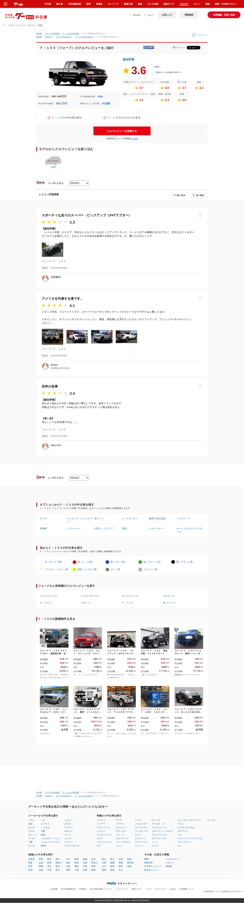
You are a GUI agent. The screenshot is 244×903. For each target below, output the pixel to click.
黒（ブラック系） (185, 562)
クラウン (120, 824)
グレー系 (115, 569)
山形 (41, 862)
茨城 (41, 870)
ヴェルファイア (104, 835)
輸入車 (59, 4)
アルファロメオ (71, 845)
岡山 (104, 859)
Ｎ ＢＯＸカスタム (186, 827)
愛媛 (112, 862)
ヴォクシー (121, 827)
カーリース (113, 4)
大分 (121, 870)
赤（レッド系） (86, 562)
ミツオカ (45, 827)
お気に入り (167, 15)
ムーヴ (155, 845)
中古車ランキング (152, 866)
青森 (30, 862)
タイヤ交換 (153, 4)
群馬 (49, 862)
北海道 (31, 859)
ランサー (211, 820)
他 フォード (169, 602)
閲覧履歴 (189, 15)
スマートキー (156, 528)
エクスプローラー (90, 596)
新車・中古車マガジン (225, 4)
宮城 (30, 870)
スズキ (31, 831)
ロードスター (141, 827)
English (137, 15)
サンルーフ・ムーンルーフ (80, 520)
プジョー (68, 842)
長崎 (121, 862)
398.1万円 (61, 103)
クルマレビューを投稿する (122, 131)
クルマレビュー (172, 859)
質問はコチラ (137, 889)
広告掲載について (187, 889)
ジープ (67, 835)
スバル (31, 838)
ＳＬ (179, 845)
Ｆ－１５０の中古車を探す (67, 117)
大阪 (85, 866)
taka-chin (56, 445)
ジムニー (101, 831)
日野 (43, 831)
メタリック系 (150, 569)
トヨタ (31, 820)
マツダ (31, 845)
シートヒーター (130, 518)
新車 (88, 4)
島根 (93, 870)
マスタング (169, 596)
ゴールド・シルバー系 (56, 569)
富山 (58, 870)
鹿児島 (130, 862)
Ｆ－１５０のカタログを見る (124, 117)
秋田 (41, 859)
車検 (140, 4)
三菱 (30, 842)
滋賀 (85, 859)
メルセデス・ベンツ (50, 838)
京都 (85, 862)
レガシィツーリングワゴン (190, 838)
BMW (43, 845)
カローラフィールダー (162, 831)
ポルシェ (68, 831)
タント (138, 835)
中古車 (39, 33)
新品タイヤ (169, 4)
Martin (54, 364)
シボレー (68, 820)
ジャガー (68, 838)
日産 (30, 824)
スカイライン (141, 842)
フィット (139, 845)
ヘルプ (150, 15)
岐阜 (76, 859)
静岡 (76, 862)
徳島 (104, 870)
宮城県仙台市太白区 (60, 368)
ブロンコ (85, 602)
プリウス (101, 820)
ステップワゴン (123, 842)
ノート (155, 842)
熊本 (121, 866)
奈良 (93, 859)
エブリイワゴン (159, 838)
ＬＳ (179, 835)
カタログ (184, 4)
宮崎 (129, 859)
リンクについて (121, 889)
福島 (41, 866)
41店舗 (106, 103)
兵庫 (85, 870)
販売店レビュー (151, 870)
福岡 (112, 870)
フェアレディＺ (159, 827)
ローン (197, 4)
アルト (180, 824)
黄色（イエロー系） (88, 569)
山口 (104, 866)
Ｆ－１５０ (128, 602)
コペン (119, 845)
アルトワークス (159, 835)
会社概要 (54, 889)
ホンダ (31, 827)
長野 (68, 870)
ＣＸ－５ (120, 835)
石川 (68, 859)
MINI (43, 835)
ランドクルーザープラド (189, 820)
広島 (104, 862)
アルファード (103, 827)
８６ (99, 845)
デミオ (138, 820)
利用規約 (82, 889)
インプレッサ (141, 831)
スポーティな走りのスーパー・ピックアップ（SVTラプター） (87, 215)
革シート (99, 518)
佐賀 (121, 859)
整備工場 (128, 4)
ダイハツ (32, 835)
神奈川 (59, 862)
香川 (112, 859)
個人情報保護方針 (68, 889)
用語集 (168, 866)
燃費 (146, 859)
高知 (112, 866)
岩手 (30, 866)
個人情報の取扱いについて (101, 889)
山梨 (68, 866)
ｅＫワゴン (182, 831)
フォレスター (141, 824)
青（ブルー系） (119, 562)
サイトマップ (160, 889)
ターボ (43, 518)
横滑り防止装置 (157, 518)
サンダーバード (130, 596)
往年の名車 (50, 386)
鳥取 (93, 866)
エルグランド (122, 838)
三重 (76, 870)
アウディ (68, 827)
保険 (207, 4)
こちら (135, 138)
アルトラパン (183, 842)
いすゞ (44, 820)
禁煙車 (43, 528)
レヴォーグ (140, 838)
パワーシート (74, 528)
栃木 (49, 859)
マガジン (169, 862)
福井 (68, 862)
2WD (124, 528)
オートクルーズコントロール (189, 530)
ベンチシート (183, 518)
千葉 (49, 870)
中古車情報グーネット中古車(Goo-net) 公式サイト (223, 891)
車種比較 (148, 862)
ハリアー (101, 824)
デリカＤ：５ (158, 824)
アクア (119, 820)
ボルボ (67, 824)
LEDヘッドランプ (103, 528)
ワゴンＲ (156, 820)
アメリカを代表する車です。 (63, 298)
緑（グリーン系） (152, 562)
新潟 (58, 866)
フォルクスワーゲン (50, 842)
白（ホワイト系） (54, 562)
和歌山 (94, 862)
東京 (58, 859)
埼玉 (49, 866)
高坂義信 (56, 277)
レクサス (45, 824)
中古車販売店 (74, 4)
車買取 (99, 4)
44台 (100, 96)
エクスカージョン (49, 596)
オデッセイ (121, 831)
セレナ (100, 838)
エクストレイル (104, 842)
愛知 (76, 866)
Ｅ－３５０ (45, 602)
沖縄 (129, 866)
